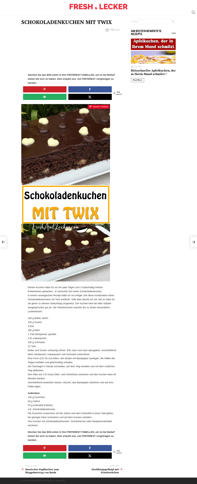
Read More (137, 80)
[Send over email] (44, 97)
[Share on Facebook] (90, 89)
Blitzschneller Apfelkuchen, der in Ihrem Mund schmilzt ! (153, 72)
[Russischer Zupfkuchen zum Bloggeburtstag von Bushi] (3, 242)
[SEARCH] (193, 12)
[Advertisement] (72, 53)
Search (173, 22)
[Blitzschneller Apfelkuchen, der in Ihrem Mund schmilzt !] (153, 51)
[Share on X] (90, 97)
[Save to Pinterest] (44, 89)
